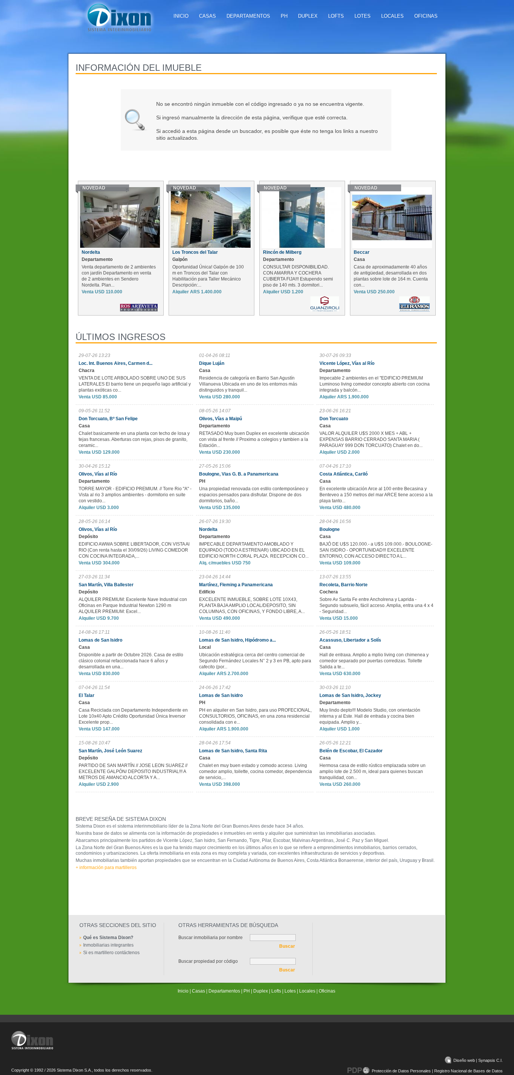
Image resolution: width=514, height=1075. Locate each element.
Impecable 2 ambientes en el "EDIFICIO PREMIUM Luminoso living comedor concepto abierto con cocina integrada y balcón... (374, 384)
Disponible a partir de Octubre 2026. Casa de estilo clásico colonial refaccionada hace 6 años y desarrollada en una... (131, 660)
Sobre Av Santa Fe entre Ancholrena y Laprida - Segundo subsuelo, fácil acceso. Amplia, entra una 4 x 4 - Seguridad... (376, 605)
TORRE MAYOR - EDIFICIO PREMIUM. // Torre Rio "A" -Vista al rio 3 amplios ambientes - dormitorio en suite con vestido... (135, 494)
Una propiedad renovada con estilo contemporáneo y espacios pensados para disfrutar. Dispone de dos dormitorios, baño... (253, 494)
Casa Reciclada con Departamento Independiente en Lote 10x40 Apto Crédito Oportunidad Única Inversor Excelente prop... (133, 716)
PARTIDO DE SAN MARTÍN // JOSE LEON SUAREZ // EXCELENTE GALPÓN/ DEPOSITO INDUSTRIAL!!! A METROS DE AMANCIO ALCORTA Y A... (133, 771)
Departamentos (248, 16)
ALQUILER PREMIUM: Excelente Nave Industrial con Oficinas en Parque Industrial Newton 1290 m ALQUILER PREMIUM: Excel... (133, 605)
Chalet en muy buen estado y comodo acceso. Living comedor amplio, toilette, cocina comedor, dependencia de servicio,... (255, 771)
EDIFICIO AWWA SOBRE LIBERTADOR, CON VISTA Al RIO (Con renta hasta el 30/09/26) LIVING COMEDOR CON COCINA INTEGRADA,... (134, 550)
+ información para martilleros (106, 867)
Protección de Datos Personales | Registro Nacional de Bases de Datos (437, 1071)
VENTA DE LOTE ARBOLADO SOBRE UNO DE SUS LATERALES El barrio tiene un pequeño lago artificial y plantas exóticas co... (135, 384)
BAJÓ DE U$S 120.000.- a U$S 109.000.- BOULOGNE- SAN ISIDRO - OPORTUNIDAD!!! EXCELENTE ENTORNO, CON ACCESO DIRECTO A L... (375, 550)
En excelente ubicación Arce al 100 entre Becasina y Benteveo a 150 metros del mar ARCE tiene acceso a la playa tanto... (376, 494)
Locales (392, 16)
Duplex (308, 16)
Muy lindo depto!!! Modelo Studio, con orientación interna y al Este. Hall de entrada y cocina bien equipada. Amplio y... (369, 716)
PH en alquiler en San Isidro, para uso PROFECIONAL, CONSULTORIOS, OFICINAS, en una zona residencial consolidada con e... (255, 716)
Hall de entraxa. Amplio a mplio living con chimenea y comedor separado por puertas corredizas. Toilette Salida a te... (374, 660)
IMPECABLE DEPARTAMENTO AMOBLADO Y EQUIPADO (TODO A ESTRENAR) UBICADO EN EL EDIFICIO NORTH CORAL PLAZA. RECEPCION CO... (254, 550)
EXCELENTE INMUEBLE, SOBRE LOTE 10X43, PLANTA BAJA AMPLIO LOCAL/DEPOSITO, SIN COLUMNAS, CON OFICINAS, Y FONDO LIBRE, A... (252, 605)
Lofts (336, 16)
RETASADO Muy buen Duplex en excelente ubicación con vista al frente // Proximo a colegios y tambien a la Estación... (254, 439)
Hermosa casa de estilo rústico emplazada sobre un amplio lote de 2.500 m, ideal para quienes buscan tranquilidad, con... (372, 771)
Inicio (181, 16)
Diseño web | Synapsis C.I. (478, 1060)
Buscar (287, 946)
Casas (207, 16)
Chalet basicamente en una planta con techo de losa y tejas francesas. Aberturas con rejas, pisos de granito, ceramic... (134, 439)
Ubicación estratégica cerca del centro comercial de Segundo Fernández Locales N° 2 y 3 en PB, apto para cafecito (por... (255, 660)
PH (284, 16)
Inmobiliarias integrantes (108, 945)
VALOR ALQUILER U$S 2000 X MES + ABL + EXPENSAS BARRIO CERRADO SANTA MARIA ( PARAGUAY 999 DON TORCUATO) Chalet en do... (371, 439)
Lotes (362, 16)
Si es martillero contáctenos (111, 952)
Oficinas (426, 16)
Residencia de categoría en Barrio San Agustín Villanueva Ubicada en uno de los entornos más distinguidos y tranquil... (248, 384)
